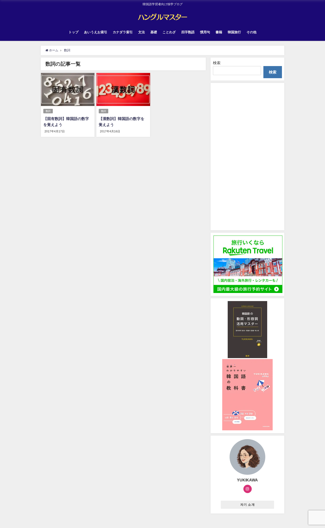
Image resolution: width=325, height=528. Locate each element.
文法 (141, 32)
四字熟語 (188, 32)
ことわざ (169, 32)
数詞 (48, 111)
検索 (217, 63)
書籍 (219, 32)
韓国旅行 (234, 32)
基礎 (153, 32)
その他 (251, 32)
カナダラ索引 (123, 32)
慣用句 (205, 32)
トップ (74, 32)
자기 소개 (247, 504)
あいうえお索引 (95, 32)
